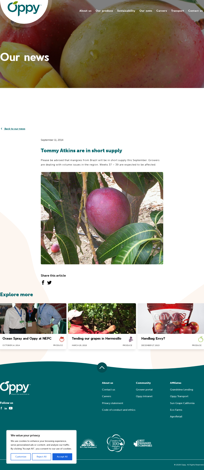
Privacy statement (112, 403)
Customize (20, 456)
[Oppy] (25, 8)
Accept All (62, 456)
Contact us (195, 10)
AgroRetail (176, 416)
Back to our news (14, 128)
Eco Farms (176, 409)
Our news (145, 10)
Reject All (42, 456)
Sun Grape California (182, 403)
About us (85, 10)
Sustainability (126, 10)
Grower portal (144, 389)
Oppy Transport (179, 396)
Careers (161, 10)
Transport (177, 10)
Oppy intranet (144, 396)
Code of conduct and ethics (118, 409)
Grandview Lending (181, 389)
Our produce (104, 10)
